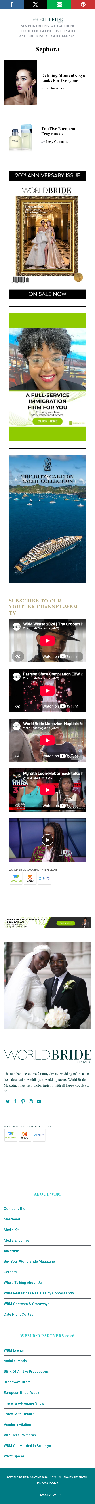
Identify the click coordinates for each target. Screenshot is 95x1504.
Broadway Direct (17, 1382)
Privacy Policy (47, 1482)
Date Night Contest (19, 1314)
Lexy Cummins (57, 141)
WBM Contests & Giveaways (26, 1304)
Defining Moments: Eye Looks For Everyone (63, 78)
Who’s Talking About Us (23, 1283)
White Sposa (14, 1456)
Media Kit (11, 1230)
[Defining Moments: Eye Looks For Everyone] (20, 82)
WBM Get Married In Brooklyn (27, 1446)
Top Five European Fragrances (58, 131)
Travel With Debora (19, 1414)
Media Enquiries (17, 1240)
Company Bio (14, 1209)
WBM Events (14, 1350)
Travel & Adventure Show (24, 1403)
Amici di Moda (15, 1361)
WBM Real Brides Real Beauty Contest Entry (39, 1293)
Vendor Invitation (17, 1424)
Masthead (12, 1219)
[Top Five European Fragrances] (20, 135)
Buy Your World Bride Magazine (29, 1261)
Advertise (11, 1251)
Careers (10, 1272)
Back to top (48, 1494)
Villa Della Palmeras (20, 1435)
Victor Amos (55, 88)
